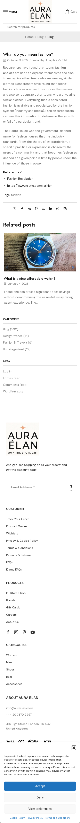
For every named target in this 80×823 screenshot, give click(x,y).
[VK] (29, 209)
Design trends (13, 336)
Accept (40, 786)
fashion (16, 195)
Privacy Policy (35, 817)
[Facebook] (22, 209)
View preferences (40, 808)
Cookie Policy (17, 817)
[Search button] (73, 26)
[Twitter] (15, 209)
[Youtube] (33, 632)
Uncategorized (13, 349)
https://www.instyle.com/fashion (29, 186)
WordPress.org (13, 391)
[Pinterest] (36, 209)
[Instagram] (16, 632)
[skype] (64, 209)
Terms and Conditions (58, 817)
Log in (7, 371)
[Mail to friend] (43, 209)
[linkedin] (50, 209)
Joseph (50, 60)
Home (29, 37)
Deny (40, 797)
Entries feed (11, 378)
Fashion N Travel (14, 342)
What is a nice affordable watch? (30, 278)
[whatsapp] (57, 209)
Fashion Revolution (20, 179)
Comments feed (14, 385)
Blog (41, 37)
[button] (74, 748)
